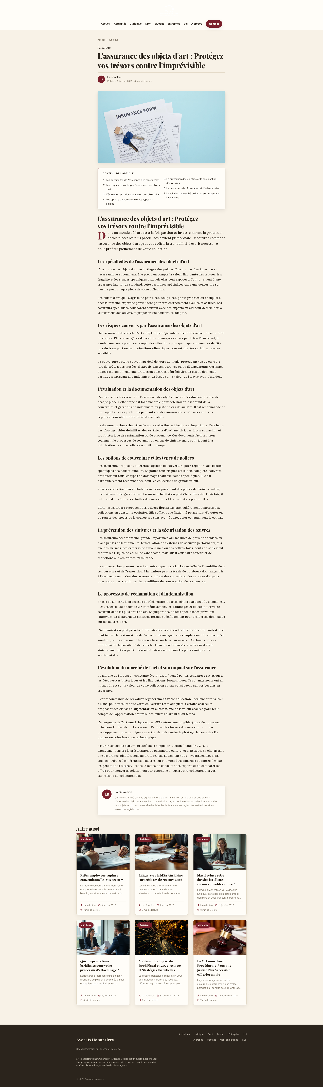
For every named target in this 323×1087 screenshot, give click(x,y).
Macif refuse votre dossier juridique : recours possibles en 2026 (216, 879)
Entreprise (174, 23)
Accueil (105, 23)
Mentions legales (229, 1039)
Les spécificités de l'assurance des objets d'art (132, 180)
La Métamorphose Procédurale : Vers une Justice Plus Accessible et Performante (214, 967)
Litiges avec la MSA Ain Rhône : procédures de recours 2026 (161, 877)
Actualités (120, 23)
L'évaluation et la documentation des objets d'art (133, 194)
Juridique (136, 23)
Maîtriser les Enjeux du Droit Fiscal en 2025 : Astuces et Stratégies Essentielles (160, 965)
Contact (214, 23)
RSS (244, 1039)
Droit (148, 23)
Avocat (159, 23)
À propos (196, 23)
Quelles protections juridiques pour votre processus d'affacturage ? (99, 965)
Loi (186, 23)
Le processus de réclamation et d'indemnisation (193, 188)
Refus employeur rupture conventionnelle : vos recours (101, 877)
